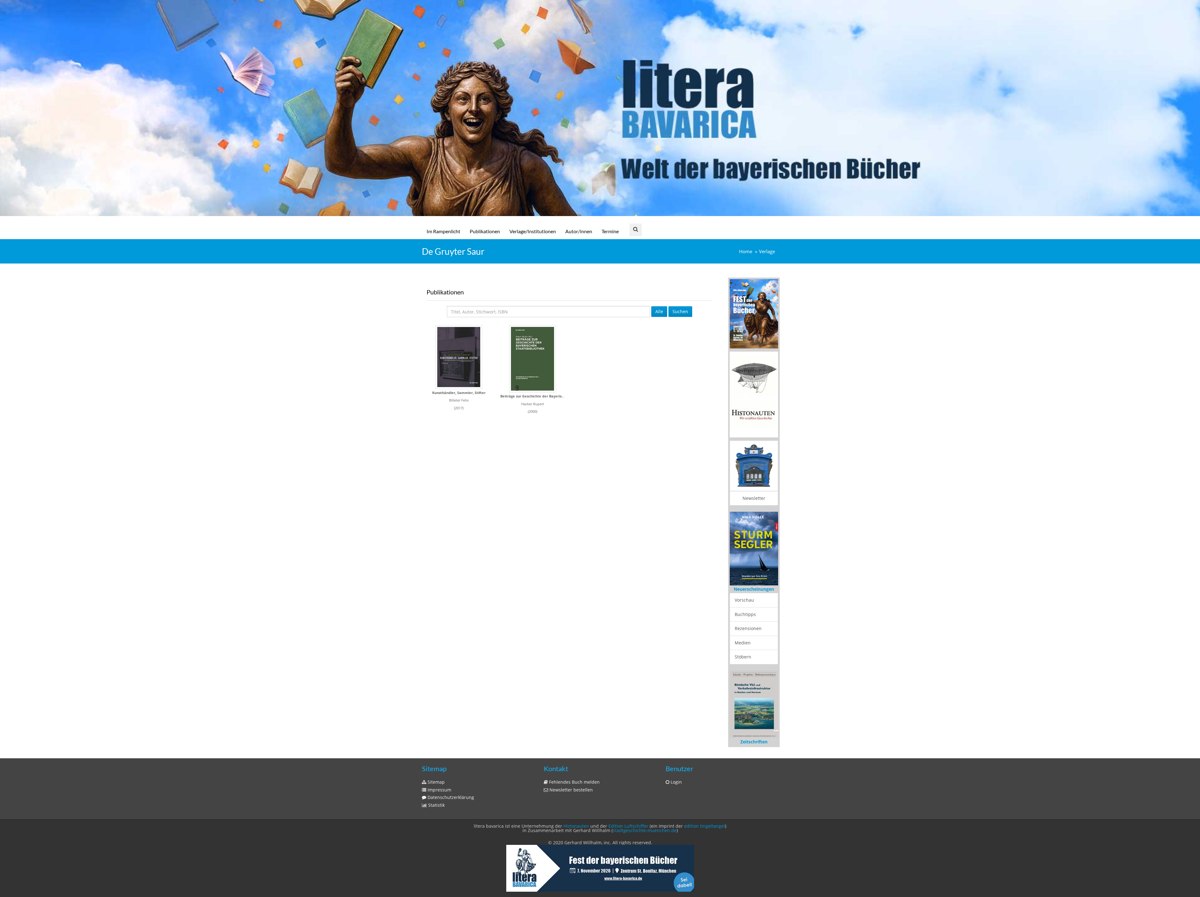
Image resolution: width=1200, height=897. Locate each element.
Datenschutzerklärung (450, 779)
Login (675, 764)
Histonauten (576, 808)
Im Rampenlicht (443, 231)
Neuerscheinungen (754, 569)
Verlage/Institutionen (532, 231)
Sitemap (435, 764)
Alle (659, 311)
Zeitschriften (754, 724)
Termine (610, 231)
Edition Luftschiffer (628, 808)
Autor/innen (578, 231)
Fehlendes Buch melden (574, 764)
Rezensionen (748, 609)
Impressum (438, 772)
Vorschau (744, 580)
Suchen (680, 311)
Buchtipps (745, 595)
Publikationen (485, 231)
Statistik (436, 787)
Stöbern (743, 637)
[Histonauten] (754, 313)
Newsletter (753, 498)
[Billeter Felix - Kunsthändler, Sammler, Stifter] (459, 357)
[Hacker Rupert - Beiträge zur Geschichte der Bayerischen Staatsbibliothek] (532, 358)
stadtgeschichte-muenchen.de (645, 812)
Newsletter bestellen (570, 772)
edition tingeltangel (704, 808)
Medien (743, 623)
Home (745, 251)
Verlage (767, 251)
